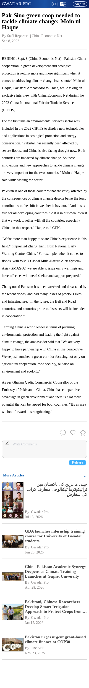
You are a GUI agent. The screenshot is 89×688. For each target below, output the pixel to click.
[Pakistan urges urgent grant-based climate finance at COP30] (12, 645)
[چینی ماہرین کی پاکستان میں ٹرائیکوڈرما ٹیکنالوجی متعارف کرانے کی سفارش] (12, 500)
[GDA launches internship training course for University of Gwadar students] (12, 542)
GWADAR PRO (16, 3)
